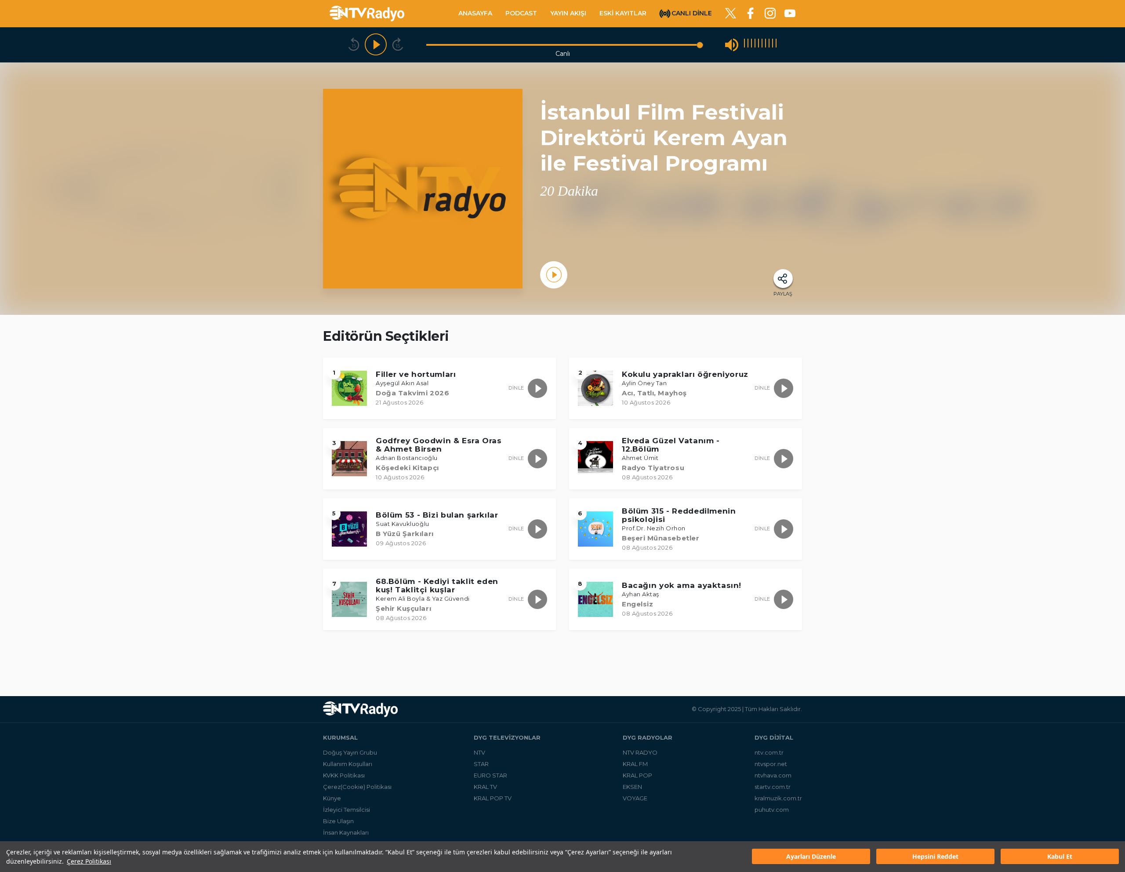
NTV (479, 752)
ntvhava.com (773, 775)
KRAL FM (635, 763)
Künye (332, 798)
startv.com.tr (773, 786)
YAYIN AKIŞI (568, 13)
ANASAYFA (475, 13)
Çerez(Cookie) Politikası (357, 786)
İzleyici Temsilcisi (346, 809)
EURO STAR (490, 775)
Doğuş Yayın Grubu (350, 752)
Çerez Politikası (89, 861)
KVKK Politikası (344, 775)
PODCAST (521, 13)
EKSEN (632, 786)
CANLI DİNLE (691, 13)
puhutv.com (772, 809)
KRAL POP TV (493, 798)
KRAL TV (485, 786)
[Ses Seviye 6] (762, 45)
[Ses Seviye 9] (772, 45)
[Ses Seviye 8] (769, 45)
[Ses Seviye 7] (765, 45)
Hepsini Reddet (935, 857)
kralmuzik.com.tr (778, 798)
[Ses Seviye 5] (758, 45)
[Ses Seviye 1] (744, 45)
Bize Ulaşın (338, 821)
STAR (481, 763)
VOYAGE (635, 798)
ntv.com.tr (769, 752)
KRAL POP (637, 775)
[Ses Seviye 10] (776, 45)
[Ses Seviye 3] (751, 45)
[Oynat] (376, 45)
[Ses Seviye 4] (755, 45)
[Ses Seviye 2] (748, 45)
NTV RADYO (640, 752)
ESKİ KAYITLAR (622, 13)
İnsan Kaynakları (346, 832)
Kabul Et (1059, 857)
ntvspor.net (771, 763)
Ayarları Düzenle (811, 857)
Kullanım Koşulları (347, 763)
